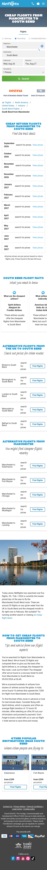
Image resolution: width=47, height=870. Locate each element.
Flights (8, 102)
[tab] (23, 32)
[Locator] (42, 46)
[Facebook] (13, 858)
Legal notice (17, 809)
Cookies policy (29, 809)
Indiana (22, 105)
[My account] (38, 3)
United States (8, 105)
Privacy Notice (20, 807)
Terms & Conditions (35, 807)
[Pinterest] (28, 858)
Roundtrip (21, 38)
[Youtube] (23, 858)
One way (8, 38)
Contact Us (7, 807)
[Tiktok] (33, 858)
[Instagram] (18, 858)
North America (22, 102)
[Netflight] (10, 3)
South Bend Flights (11, 109)
